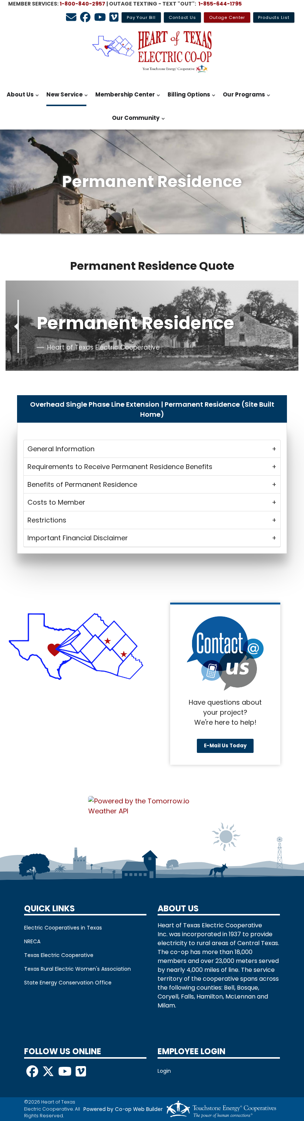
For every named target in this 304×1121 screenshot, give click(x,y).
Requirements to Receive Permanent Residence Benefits (119, 466)
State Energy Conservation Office (68, 982)
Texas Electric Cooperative (58, 955)
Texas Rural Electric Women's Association (77, 969)
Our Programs (242, 98)
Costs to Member (56, 502)
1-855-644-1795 (220, 3)
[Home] (152, 52)
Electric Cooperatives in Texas (63, 927)
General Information (61, 448)
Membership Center (123, 98)
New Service (63, 98)
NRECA (32, 941)
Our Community (133, 122)
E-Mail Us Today (225, 746)
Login (164, 1071)
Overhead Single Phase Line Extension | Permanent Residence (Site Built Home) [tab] (152, 409)
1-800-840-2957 (82, 3)
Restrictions (46, 520)
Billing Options (187, 98)
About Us (18, 98)
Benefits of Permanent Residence (82, 484)
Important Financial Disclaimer (77, 538)
